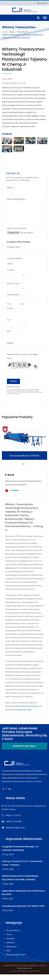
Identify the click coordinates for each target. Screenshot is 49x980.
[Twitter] (6, 788)
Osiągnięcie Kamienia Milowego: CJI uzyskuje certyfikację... (20, 848)
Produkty (10, 938)
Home (12, 32)
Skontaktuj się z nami (22, 709)
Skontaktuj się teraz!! (24, 746)
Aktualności (22, 32)
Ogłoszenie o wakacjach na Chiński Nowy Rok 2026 (23, 892)
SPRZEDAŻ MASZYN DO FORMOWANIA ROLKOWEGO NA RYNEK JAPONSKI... (20, 878)
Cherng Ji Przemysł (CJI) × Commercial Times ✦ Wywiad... (22, 863)
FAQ (8, 950)
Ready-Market (34, 971)
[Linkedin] (10, 788)
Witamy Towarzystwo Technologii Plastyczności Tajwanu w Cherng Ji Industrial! (22, 36)
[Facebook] (3, 788)
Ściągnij (14, 490)
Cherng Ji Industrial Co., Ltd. (31, 965)
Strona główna (12, 930)
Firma (8, 934)
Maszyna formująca (29, 706)
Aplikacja (10, 942)
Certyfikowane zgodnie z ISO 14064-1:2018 (23, 906)
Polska (43, 3)
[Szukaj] (38, 18)
